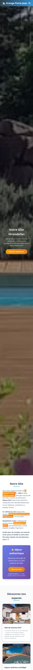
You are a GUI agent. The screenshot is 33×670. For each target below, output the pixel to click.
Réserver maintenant (16, 252)
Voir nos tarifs (17, 569)
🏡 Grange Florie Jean (15, 3)
